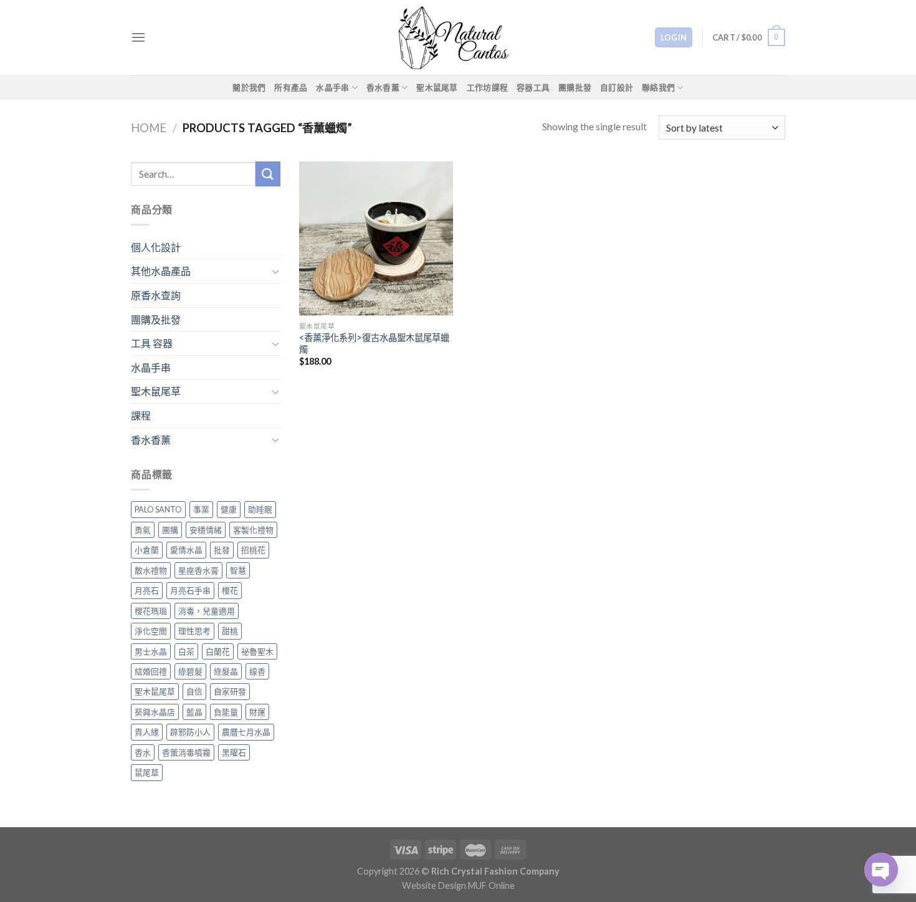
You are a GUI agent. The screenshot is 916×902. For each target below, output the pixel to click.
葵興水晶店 (155, 712)
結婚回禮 (151, 671)
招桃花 (253, 550)
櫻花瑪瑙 (151, 611)
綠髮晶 (226, 671)
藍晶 (194, 712)
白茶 (186, 651)
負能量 (226, 712)
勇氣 (143, 530)
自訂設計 (616, 87)
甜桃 (230, 631)
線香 (257, 671)
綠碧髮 (190, 671)
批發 (222, 550)
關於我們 (248, 87)
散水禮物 (151, 570)
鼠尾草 (147, 772)
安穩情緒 (205, 530)
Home (148, 128)
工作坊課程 (487, 87)
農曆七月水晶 (246, 732)
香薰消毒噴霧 (186, 752)
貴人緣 (147, 732)
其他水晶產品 (161, 271)
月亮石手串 (190, 590)
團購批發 (574, 87)
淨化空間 (151, 631)
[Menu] (138, 37)
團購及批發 (156, 319)
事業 (201, 509)
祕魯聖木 (257, 651)
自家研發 (230, 691)
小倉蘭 (147, 550)
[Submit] (267, 173)
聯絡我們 (658, 87)
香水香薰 (382, 87)
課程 (141, 415)
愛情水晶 (186, 550)
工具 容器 (152, 343)
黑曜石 (234, 752)
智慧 (238, 570)
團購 (170, 530)
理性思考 (194, 631)
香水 (143, 752)
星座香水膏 (198, 570)
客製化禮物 (253, 530)
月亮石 (147, 590)
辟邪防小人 (190, 732)
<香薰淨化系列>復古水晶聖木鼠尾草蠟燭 (374, 343)
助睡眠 (260, 509)
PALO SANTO (158, 509)
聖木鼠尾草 (436, 87)
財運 (257, 712)
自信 (194, 691)
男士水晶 (151, 651)
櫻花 (230, 590)
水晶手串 (332, 87)
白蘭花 (218, 651)
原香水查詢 (156, 295)
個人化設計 (156, 247)
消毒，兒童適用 (206, 611)
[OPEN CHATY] (881, 869)
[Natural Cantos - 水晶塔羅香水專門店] (458, 37)
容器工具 (533, 87)
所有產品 (290, 87)
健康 (229, 509)
